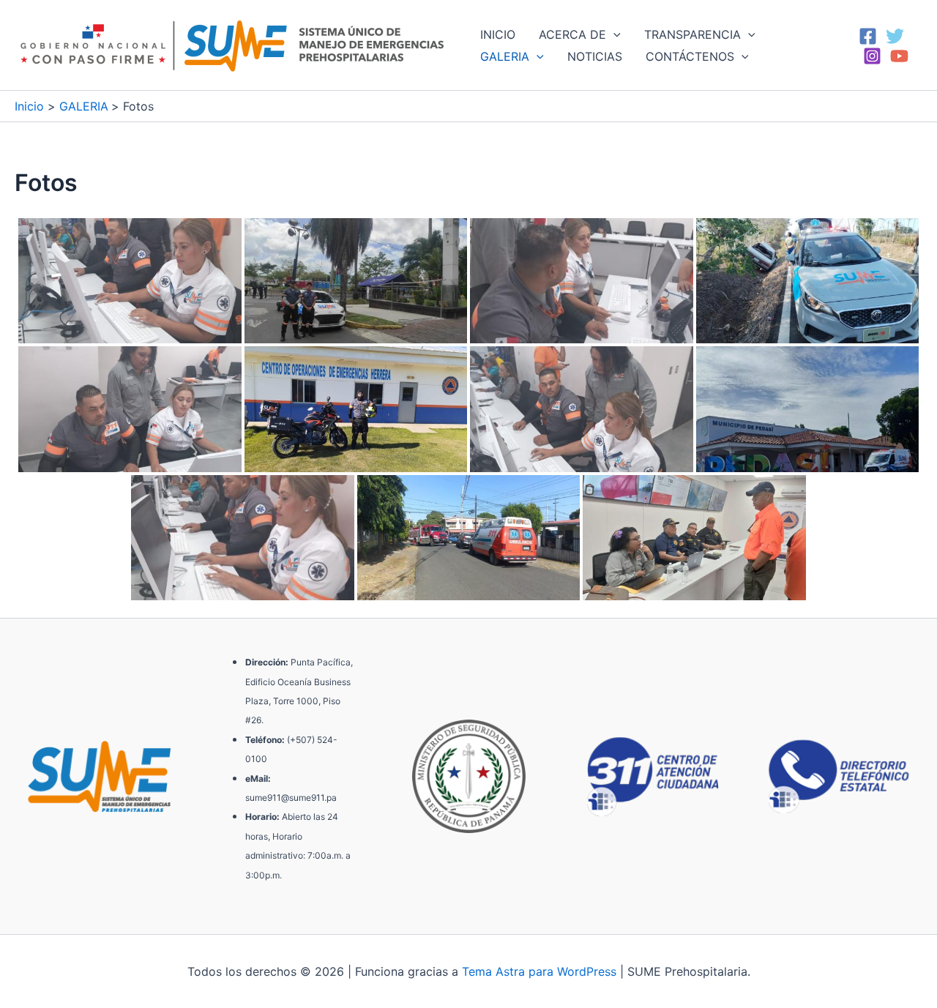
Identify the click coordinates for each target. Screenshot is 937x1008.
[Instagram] (872, 56)
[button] (613, 34)
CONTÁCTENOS (690, 56)
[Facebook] (868, 36)
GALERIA (504, 56)
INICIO (497, 34)
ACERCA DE (572, 34)
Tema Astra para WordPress (539, 971)
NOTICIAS (594, 56)
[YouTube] (899, 56)
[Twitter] (895, 36)
